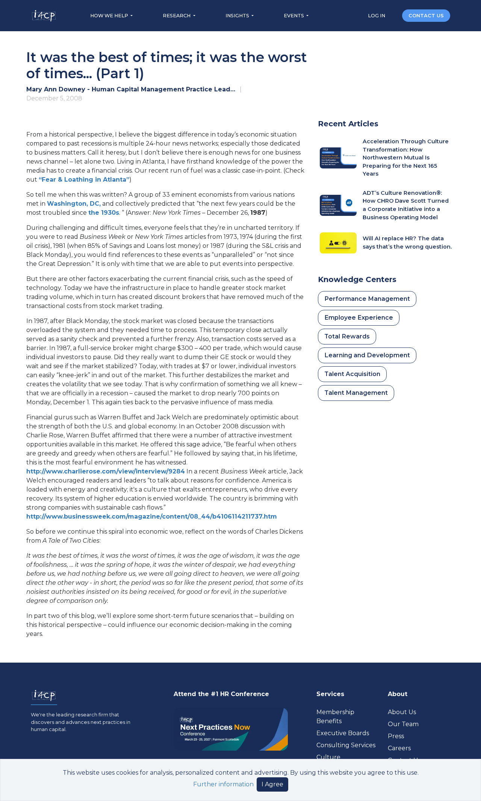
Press (396, 736)
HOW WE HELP (109, 15)
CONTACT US (426, 15)
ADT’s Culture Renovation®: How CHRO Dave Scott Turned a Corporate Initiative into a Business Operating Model (406, 205)
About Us (402, 712)
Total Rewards (347, 336)
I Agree (272, 784)
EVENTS (294, 15)
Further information (223, 784)
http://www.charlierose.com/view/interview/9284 (105, 471)
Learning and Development (367, 355)
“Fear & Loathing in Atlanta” (84, 179)
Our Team (403, 724)
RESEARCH (177, 15)
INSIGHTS (237, 15)
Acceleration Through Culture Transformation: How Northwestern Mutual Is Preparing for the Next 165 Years (406, 157)
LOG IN (377, 15)
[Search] (394, 15)
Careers (399, 748)
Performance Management (367, 298)
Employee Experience (358, 317)
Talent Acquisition (352, 374)
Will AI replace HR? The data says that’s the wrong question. (407, 242)
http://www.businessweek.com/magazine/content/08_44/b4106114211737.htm (151, 516)
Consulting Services (345, 745)
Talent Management (356, 392)
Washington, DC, (74, 203)
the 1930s (103, 212)
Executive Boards (342, 733)
